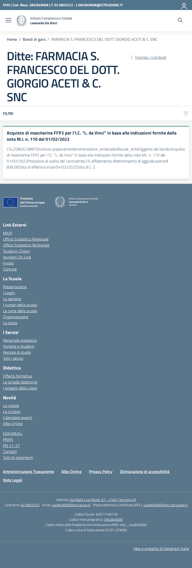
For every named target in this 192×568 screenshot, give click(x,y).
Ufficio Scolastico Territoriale (26, 245)
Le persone (12, 299)
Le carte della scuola (20, 311)
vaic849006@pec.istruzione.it (166, 505)
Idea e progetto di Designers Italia (161, 549)
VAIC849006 (113, 519)
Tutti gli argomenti (18, 457)
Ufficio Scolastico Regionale (25, 239)
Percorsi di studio (17, 352)
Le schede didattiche (20, 382)
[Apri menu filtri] (186, 113)
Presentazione (15, 287)
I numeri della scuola (20, 305)
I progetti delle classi (20, 388)
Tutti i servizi (13, 358)
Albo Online (12, 423)
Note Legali (12, 480)
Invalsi (8, 263)
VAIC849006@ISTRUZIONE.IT (100, 5)
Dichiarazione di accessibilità (145, 471)
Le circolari (11, 411)
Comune (10, 269)
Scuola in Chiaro (16, 251)
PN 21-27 (11, 445)
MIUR (7, 233)
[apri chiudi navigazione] (9, 21)
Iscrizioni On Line (17, 257)
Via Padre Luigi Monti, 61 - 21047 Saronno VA (103, 499)
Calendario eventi (17, 417)
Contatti (10, 451)
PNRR (8, 439)
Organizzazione (15, 317)
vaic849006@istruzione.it (71, 505)
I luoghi (9, 293)
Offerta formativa (17, 376)
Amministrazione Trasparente (28, 471)
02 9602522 (30, 505)
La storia (10, 323)
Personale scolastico (20, 340)
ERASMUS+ (13, 433)
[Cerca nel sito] (180, 21)
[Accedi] (184, 5)
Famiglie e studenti (18, 346)
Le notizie (11, 405)
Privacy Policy (100, 471)
